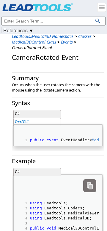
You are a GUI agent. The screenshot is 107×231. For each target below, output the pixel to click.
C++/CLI (22, 121)
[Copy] (89, 185)
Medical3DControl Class (34, 42)
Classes (85, 36)
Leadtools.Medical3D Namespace (42, 36)
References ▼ (18, 30)
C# (17, 113)
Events (67, 42)
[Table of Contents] (101, 7)
